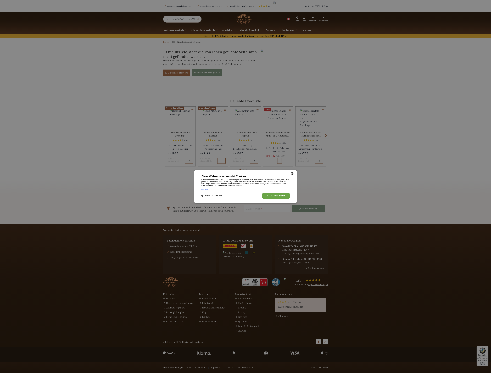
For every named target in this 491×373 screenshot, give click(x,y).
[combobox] (292, 173)
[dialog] (245, 186)
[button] (211, 195)
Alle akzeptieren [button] (276, 195)
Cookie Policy (206, 189)
